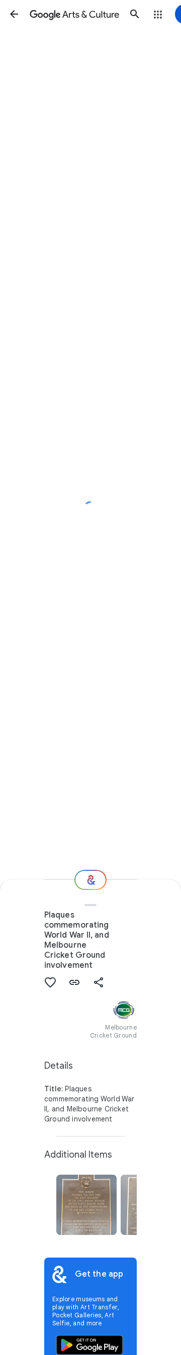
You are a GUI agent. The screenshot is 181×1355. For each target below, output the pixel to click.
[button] (14, 14)
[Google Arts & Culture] (74, 14)
